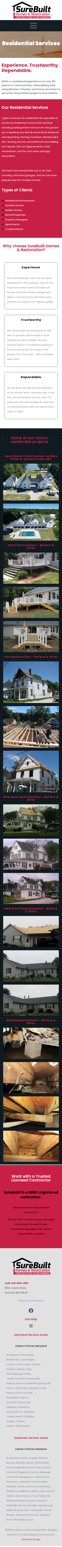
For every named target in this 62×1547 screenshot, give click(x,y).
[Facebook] (31, 1310)
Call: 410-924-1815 (16, 1283)
